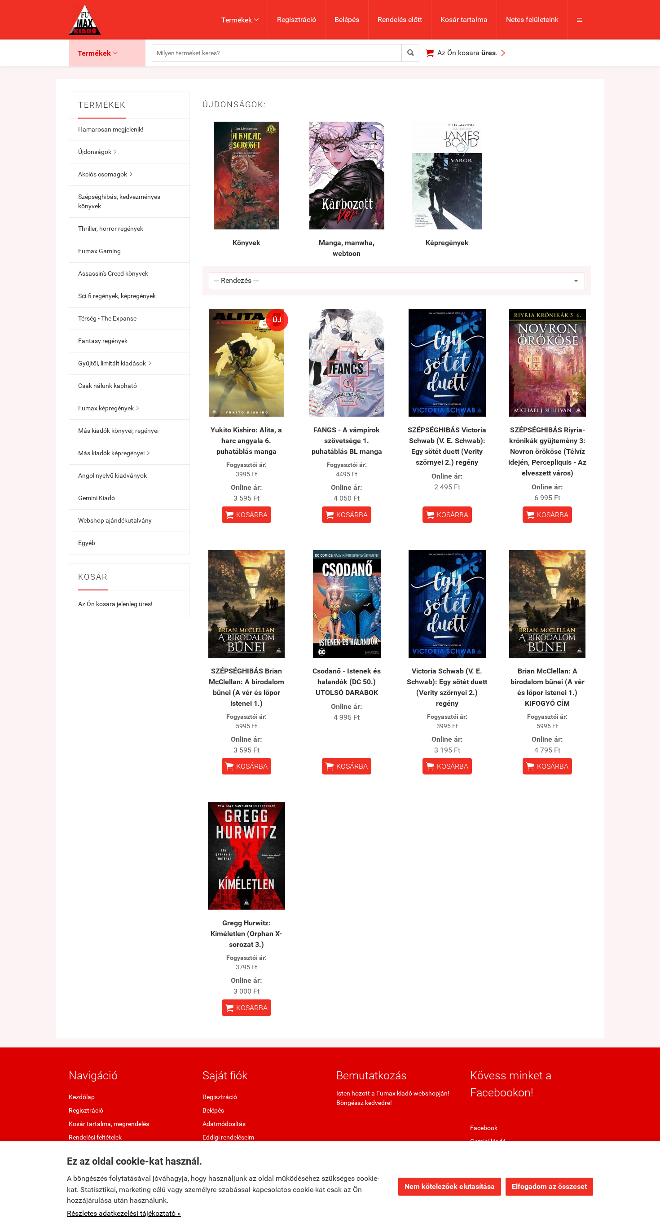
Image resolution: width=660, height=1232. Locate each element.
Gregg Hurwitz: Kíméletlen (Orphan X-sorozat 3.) (246, 934)
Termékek (240, 20)
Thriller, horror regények (110, 228)
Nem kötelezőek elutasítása (450, 1186)
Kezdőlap (82, 1096)
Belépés (346, 19)
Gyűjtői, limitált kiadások (114, 363)
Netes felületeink (532, 19)
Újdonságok (97, 151)
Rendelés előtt (400, 19)
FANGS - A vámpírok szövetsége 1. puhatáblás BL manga (347, 441)
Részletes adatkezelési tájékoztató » (124, 1213)
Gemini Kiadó (96, 498)
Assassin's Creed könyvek (113, 273)
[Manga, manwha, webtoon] (347, 175)
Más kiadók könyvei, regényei (118, 430)
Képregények (447, 242)
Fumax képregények (108, 408)
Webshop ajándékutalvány (115, 520)
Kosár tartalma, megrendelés (109, 1123)
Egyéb (86, 542)
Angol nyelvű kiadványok (112, 475)
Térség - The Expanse (107, 318)
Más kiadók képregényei (114, 453)
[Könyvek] (246, 175)
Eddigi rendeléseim (228, 1137)
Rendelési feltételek (95, 1137)
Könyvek (246, 242)
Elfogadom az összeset (549, 1186)
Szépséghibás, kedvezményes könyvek (119, 201)
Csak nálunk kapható (107, 385)
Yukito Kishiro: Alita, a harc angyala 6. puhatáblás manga (246, 441)
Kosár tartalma (464, 19)
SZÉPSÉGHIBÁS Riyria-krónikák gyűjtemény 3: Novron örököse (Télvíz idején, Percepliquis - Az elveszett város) (547, 451)
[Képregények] (447, 175)
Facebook (483, 1127)
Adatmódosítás (224, 1123)
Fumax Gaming (99, 251)
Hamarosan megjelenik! (111, 129)
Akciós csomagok (105, 174)
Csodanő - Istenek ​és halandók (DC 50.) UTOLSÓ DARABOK (346, 682)
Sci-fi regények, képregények (117, 295)
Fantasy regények (103, 340)
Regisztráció (296, 19)
